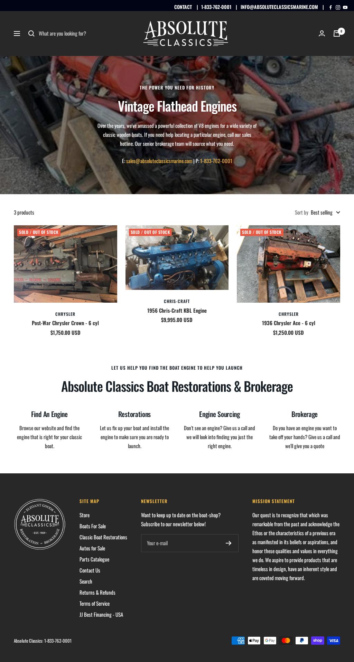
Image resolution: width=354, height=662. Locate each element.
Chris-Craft (177, 301)
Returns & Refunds (97, 592)
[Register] (229, 543)
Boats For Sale (93, 526)
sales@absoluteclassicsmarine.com (159, 160)
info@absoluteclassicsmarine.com (279, 6)
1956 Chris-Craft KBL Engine (177, 310)
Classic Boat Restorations (103, 537)
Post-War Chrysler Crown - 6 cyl (65, 323)
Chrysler (65, 314)
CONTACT (183, 6)
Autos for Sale (92, 548)
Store (85, 515)
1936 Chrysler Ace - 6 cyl (288, 323)
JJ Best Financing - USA (101, 614)
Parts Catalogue (94, 559)
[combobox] (90, 33)
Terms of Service (95, 603)
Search (86, 581)
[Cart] (336, 33)
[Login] (322, 33)
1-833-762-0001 (216, 6)
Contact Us (90, 570)
